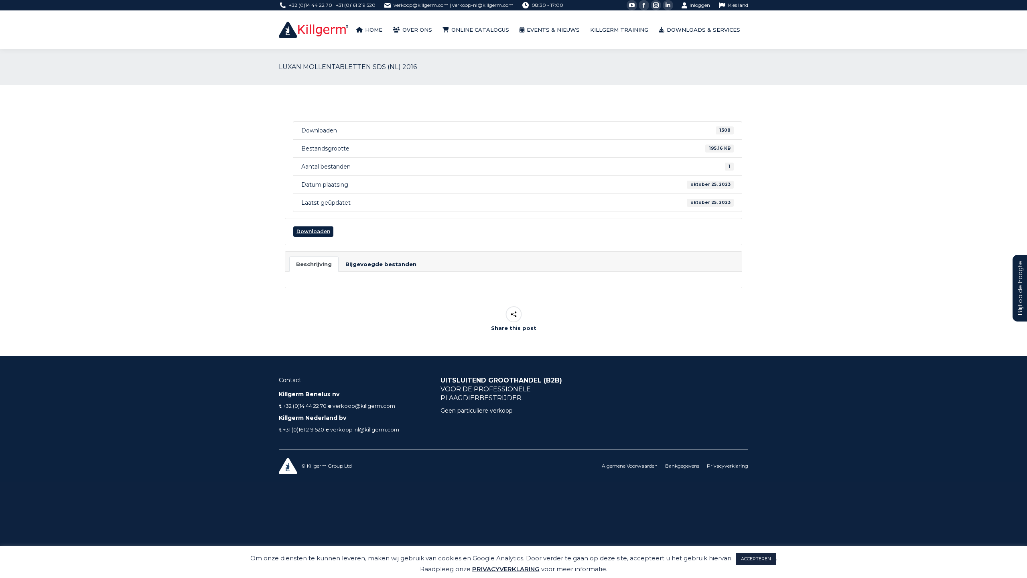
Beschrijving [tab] (314, 264)
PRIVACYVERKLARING (506, 569)
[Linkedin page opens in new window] (668, 5)
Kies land (738, 5)
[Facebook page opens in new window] (644, 5)
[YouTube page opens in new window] (632, 5)
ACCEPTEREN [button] (756, 559)
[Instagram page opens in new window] (656, 5)
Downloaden (313, 231)
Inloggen (700, 5)
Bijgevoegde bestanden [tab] (380, 264)
